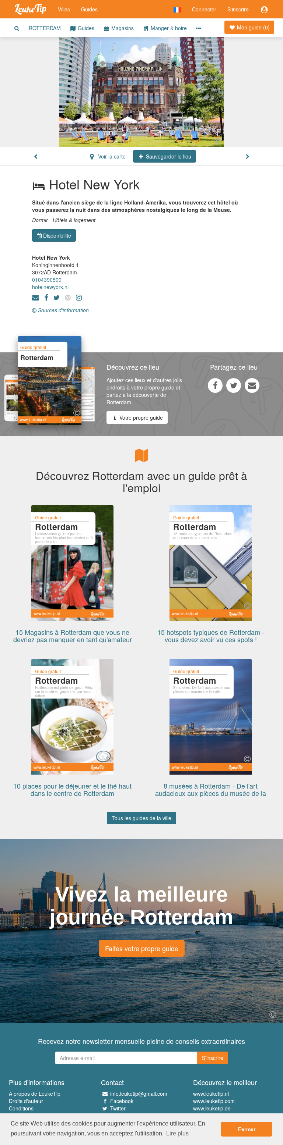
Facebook (121, 1101)
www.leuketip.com (214, 1101)
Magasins (122, 28)
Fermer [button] (246, 1129)
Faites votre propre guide (141, 948)
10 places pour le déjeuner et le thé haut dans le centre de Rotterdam (72, 789)
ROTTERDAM (45, 28)
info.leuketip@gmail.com (138, 1093)
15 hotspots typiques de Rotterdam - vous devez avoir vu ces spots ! (210, 635)
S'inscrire (238, 9)
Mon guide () (252, 27)
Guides (89, 9)
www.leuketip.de (212, 1108)
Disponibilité (57, 235)
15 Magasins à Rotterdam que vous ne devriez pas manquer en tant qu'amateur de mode (72, 639)
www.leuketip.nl (211, 1093)
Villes (64, 9)
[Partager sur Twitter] (233, 385)
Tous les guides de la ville (141, 818)
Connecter (204, 9)
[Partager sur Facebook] (215, 385)
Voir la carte (111, 156)
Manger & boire (168, 28)
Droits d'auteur (26, 1101)
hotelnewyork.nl (50, 287)
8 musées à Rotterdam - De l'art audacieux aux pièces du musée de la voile (210, 793)
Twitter (118, 1108)
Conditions (21, 1108)
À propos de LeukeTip (34, 1093)
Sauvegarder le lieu (167, 156)
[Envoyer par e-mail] (252, 385)
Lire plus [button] (177, 1133)
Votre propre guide (140, 417)
